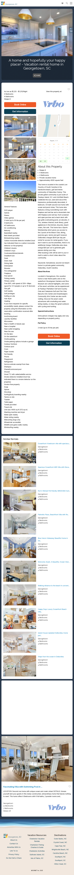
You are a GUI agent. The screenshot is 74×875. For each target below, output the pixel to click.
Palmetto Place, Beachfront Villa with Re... (53, 515)
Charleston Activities (37, 851)
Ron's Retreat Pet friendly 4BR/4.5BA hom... (54, 491)
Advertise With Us (13, 847)
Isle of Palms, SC (37, 858)
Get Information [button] (20, 111)
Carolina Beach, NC (60, 853)
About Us (13, 840)
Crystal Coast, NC (60, 842)
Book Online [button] (20, 104)
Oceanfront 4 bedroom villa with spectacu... (54, 443)
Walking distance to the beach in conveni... (53, 586)
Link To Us (14, 851)
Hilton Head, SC (60, 864)
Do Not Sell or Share (13, 858)
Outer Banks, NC (60, 839)
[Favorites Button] (62, 3)
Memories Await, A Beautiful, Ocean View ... (54, 562)
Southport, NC (60, 857)
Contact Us (14, 844)
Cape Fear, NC (60, 846)
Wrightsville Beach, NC (60, 849)
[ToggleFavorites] (69, 89)
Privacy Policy (13, 854)
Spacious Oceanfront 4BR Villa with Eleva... (54, 467)
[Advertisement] (37, 695)
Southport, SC (60, 860)
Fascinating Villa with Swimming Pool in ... (22, 787)
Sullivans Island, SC (37, 855)
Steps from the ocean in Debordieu (51, 657)
